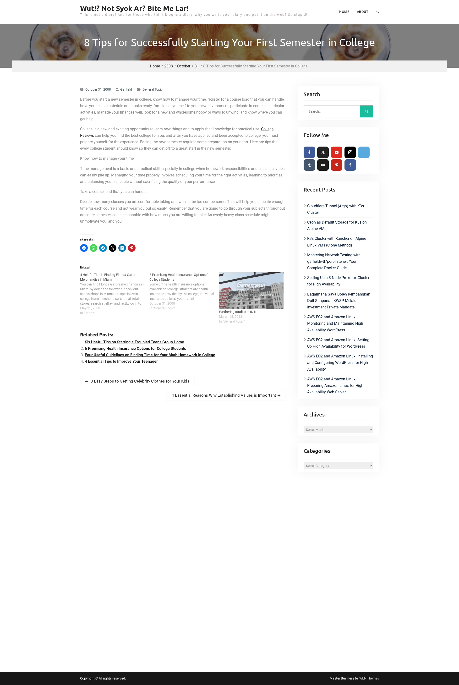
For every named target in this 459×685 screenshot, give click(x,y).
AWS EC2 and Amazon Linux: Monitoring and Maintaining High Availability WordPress (335, 323)
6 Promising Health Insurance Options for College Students (135, 348)
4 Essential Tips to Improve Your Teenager (121, 361)
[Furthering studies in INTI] (251, 290)
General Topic (152, 89)
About (362, 12)
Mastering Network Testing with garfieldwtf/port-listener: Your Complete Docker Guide (334, 261)
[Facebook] (309, 152)
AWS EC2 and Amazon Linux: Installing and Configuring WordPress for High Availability (340, 362)
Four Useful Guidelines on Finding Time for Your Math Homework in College (150, 355)
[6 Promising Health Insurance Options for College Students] (184, 291)
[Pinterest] (336, 165)
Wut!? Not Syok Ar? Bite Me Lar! (134, 8)
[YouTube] (336, 152)
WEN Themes (369, 678)
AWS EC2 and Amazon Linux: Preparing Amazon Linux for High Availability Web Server (335, 385)
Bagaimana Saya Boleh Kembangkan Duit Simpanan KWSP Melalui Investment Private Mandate (338, 300)
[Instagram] (350, 152)
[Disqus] (183, 471)
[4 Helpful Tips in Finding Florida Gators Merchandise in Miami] (114, 293)
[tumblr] (309, 165)
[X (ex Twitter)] (323, 152)
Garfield (126, 89)
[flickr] (323, 165)
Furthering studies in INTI (237, 312)
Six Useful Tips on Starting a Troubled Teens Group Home (134, 342)
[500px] (364, 152)
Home (344, 12)
